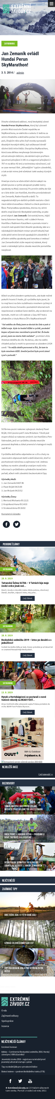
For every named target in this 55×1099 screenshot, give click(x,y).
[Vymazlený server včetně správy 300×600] (21, 761)
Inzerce (5, 1026)
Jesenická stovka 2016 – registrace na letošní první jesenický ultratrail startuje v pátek (23, 1060)
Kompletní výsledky (10, 514)
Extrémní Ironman (9, 1047)
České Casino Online (7, 986)
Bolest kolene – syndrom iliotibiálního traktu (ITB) (23, 1071)
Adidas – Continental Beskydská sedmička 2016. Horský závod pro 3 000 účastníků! (25, 1053)
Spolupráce (7, 1020)
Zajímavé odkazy (9, 1015)
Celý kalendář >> (45, 774)
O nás (4, 1010)
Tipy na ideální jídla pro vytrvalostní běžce (19, 1066)
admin (20, 72)
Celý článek (27, 598)
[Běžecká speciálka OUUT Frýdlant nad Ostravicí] (22, 738)
